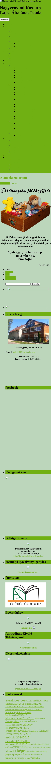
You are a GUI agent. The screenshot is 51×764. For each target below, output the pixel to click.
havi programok (35, 747)
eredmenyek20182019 (12, 725)
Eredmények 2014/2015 (26, 94)
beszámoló (10, 709)
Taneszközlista (17, 58)
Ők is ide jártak (11, 138)
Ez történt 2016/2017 (25, 73)
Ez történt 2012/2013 (25, 82)
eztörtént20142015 (17, 737)
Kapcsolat (9, 172)
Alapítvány (15, 34)
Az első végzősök (18, 143)
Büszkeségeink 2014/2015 (27, 111)
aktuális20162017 (33, 703)
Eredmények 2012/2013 (26, 99)
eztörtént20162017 (16, 744)
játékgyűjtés (10, 277)
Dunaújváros (12, 721)
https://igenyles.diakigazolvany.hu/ (28, 556)
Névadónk (15, 29)
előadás (34, 721)
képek (22, 750)
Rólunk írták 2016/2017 (26, 126)
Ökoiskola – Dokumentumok (28, 43)
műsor (44, 751)
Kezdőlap (9, 24)
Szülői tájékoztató (18, 56)
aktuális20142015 (40, 701)
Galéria (8, 155)
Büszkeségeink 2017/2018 (27, 104)
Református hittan (18, 167)
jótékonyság (10, 279)
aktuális (29, 701)
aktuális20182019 (14, 706)
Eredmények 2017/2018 (26, 87)
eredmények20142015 (17, 727)
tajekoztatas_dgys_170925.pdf (28, 688)
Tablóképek (16, 152)
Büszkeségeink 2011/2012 (27, 119)
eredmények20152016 (17, 730)
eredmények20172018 (18, 733)
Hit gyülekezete (17, 169)
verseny (35, 757)
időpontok (11, 750)
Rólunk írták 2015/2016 (26, 128)
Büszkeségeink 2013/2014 (27, 114)
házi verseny (47, 747)
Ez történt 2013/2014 (25, 80)
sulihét (27, 755)
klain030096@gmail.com (24, 352)
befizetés (39, 706)
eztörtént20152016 (17, 741)
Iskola (14, 183)
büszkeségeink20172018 (19, 718)
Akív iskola (16, 39)
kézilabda (31, 751)
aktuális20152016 (14, 703)
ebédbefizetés (26, 721)
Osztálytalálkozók (18, 148)
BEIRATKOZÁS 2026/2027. (18, 51)
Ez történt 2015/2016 (25, 75)
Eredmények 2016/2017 (26, 89)
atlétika (31, 706)
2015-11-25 (5, 183)
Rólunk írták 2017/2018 (26, 123)
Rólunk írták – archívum (26, 131)
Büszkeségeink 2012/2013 (27, 116)
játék (7, 274)
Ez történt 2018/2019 (25, 68)
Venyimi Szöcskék (28, 648)
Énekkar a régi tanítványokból (24, 140)
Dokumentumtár (18, 36)
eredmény (26, 724)
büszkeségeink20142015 (29, 709)
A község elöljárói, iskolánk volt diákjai (28, 145)
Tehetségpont (16, 48)
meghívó (39, 751)
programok (19, 754)
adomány (9, 272)
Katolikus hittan (17, 165)
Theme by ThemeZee (9, 763)
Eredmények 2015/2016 (26, 92)
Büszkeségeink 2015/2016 (27, 109)
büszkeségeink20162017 (16, 715)
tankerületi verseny (14, 757)
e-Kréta (8, 60)
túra (28, 758)
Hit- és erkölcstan (12, 157)
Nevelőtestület (17, 31)
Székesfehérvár (36, 755)
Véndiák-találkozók (19, 150)
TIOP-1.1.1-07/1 (23, 135)
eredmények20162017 (40, 731)
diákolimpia (40, 718)
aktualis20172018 (16, 700)
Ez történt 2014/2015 (25, 77)
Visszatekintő (11, 63)
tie (25, 758)
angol (25, 707)
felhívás (25, 747)
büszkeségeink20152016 (18, 712)
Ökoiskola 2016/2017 (25, 46)
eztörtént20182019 (13, 747)
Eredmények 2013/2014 (26, 97)
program (9, 754)
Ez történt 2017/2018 (25, 70)
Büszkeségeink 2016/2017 (27, 106)
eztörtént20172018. (38, 744)
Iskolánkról (10, 27)
